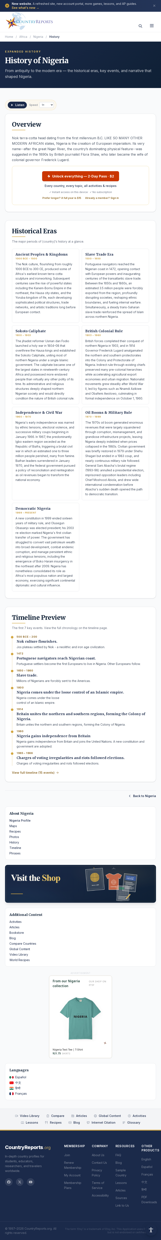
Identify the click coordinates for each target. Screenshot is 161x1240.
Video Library (18, 954)
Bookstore (16, 932)
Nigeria (38, 36)
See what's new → (25, 7)
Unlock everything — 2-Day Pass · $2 (83, 176)
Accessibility (100, 1195)
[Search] (140, 26)
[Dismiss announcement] (154, 5)
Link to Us (122, 1205)
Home (9, 36)
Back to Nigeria (144, 796)
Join (67, 1155)
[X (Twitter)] (19, 1182)
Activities (15, 921)
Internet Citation (104, 1122)
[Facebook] (9, 1182)
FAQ (118, 1155)
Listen (19, 105)
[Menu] (152, 25)
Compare (57, 1116)
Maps (13, 826)
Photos (14, 837)
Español (20, 1077)
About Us (98, 1155)
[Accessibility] (151, 1230)
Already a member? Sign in (102, 198)
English (146, 1159)
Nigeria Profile (20, 820)
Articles (14, 927)
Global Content (19, 949)
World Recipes (19, 960)
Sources (121, 1198)
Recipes (15, 831)
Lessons (32, 1122)
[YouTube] (30, 1182)
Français (21, 1093)
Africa (23, 36)
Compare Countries (22, 943)
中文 (18, 1082)
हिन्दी (17, 1088)
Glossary (133, 1122)
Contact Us (99, 1162)
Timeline (15, 848)
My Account (72, 1175)
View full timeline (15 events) (33, 772)
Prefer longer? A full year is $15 (61, 198)
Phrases (15, 853)
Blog (12, 938)
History (14, 842)
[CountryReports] (29, 20)
